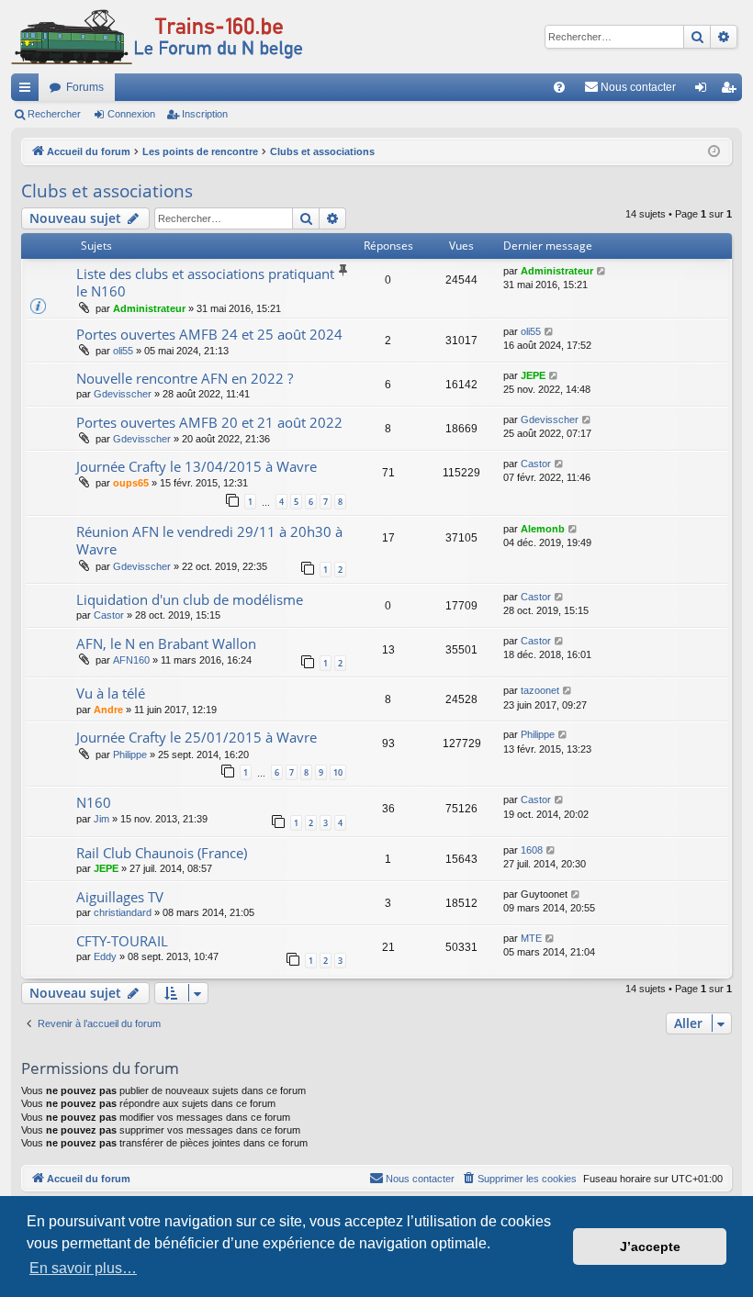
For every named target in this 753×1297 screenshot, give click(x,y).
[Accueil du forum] (157, 36)
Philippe (130, 754)
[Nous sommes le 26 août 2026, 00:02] (714, 151)
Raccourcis (28, 91)
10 (338, 772)
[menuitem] (559, 87)
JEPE (533, 375)
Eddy (105, 956)
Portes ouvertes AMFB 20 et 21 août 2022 (209, 422)
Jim (101, 818)
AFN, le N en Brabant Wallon (166, 643)
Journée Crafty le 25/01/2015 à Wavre (196, 737)
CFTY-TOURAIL (122, 941)
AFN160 (131, 659)
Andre (108, 709)
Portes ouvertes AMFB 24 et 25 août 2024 (209, 334)
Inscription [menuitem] (732, 91)
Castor (536, 463)
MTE (531, 938)
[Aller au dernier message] (602, 271)
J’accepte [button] (650, 1246)
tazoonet (540, 690)
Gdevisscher (123, 393)
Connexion (131, 113)
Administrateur (149, 308)
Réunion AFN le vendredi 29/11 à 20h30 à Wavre (209, 540)
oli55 (123, 350)
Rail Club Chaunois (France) (161, 853)
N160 (93, 802)
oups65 (131, 482)
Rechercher (54, 113)
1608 (532, 849)
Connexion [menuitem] (704, 91)
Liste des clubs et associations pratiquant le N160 (205, 282)
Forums (85, 87)
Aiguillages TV (119, 897)
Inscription (205, 113)
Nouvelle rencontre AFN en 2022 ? (184, 378)
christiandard (123, 912)
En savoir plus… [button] (83, 1268)
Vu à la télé (110, 693)
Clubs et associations (107, 191)
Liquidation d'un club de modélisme (189, 599)
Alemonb (543, 528)
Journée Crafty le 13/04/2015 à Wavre (196, 466)
